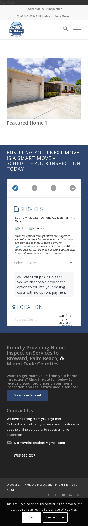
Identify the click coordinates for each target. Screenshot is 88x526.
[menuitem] (45, 9)
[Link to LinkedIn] (70, 495)
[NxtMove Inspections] (36, 29)
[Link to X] (77, 495)
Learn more (55, 517)
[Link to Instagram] (55, 495)
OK (31, 517)
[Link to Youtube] (63, 495)
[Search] (63, 29)
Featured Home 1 (27, 123)
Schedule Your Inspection (45, 9)
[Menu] (74, 29)
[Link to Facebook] (48, 495)
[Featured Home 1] (44, 117)
